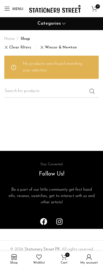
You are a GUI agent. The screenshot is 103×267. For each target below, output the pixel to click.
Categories (49, 24)
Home (9, 39)
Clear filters (20, 47)
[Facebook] (44, 222)
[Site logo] (55, 8)
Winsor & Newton (61, 47)
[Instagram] (59, 222)
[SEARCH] (92, 91)
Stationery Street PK (42, 249)
